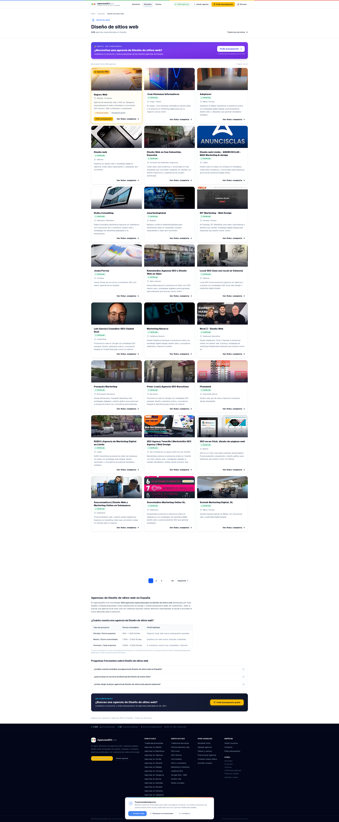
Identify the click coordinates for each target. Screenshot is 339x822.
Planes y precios (205, 751)
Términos (227, 767)
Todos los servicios (236, 32)
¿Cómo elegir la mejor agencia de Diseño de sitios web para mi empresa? (127, 684)
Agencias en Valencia (153, 755)
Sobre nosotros (231, 743)
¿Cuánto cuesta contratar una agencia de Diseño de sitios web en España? (128, 669)
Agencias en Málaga (153, 767)
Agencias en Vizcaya (153, 771)
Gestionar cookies (231, 777)
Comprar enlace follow (207, 759)
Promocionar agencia (207, 755)
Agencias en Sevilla (152, 759)
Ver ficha (126, 119)
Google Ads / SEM (179, 775)
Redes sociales (177, 783)
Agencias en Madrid (152, 747)
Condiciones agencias (232, 770)
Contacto (228, 747)
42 (172, 581)
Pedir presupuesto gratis (228, 702)
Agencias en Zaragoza (154, 775)
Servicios (147, 4)
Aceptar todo (138, 813)
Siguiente (182, 581)
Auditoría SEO (177, 771)
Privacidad (228, 764)
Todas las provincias (153, 743)
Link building (176, 759)
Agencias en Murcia (152, 779)
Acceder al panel (205, 763)
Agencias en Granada (153, 783)
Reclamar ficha (204, 743)
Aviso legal (228, 761)
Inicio (93, 14)
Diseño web (176, 779)
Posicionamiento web (180, 747)
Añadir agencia (202, 4)
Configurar (186, 813)
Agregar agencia (205, 747)
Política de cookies (231, 774)
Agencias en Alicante (153, 763)
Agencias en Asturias (153, 791)
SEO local (175, 751)
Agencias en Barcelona (154, 751)
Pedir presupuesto (224, 4)
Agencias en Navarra (153, 787)
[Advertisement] (169, 553)
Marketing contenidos (180, 767)
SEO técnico (176, 755)
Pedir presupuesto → (102, 758)
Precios (158, 4)
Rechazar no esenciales (163, 813)
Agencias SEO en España (122, 718)
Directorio (136, 4)
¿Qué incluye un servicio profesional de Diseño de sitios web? (122, 677)
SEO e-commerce (178, 763)
